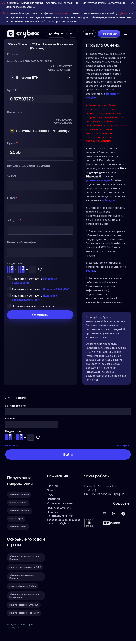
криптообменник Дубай (22, 586)
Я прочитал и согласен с (40, 289)
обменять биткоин (19, 510)
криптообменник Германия (24, 612)
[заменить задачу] (40, 269)
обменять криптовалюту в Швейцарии (24, 595)
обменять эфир (17, 526)
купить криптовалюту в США (25, 567)
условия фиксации (98, 180)
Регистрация (12, 445)
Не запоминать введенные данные (33, 306)
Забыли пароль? (122, 445)
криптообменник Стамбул (23, 604)
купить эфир (16, 518)
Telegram (58, 33)
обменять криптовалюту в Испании (24, 557)
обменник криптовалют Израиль (22, 576)
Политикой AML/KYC (56, 289)
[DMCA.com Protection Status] (89, 523)
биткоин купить (18, 502)
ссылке (90, 270)
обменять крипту (19, 494)
